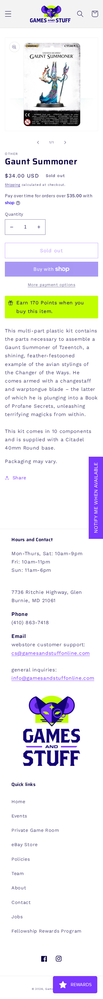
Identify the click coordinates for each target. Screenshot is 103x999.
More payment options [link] (52, 284)
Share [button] (19, 477)
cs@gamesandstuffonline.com (50, 653)
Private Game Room (35, 830)
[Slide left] (38, 142)
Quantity (14, 214)
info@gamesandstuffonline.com (52, 678)
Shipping (12, 185)
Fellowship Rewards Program (46, 931)
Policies (20, 859)
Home (18, 801)
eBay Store (24, 844)
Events (19, 816)
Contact (21, 902)
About (18, 887)
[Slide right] (65, 142)
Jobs (17, 916)
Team (17, 873)
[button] (8, 14)
